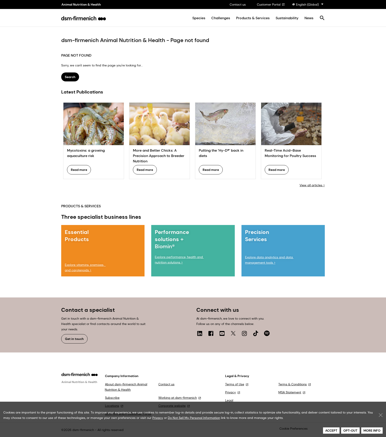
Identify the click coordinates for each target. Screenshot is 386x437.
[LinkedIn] (199, 333)
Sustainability (287, 18)
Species (198, 18)
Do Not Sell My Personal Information (194, 418)
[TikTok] (255, 333)
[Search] (322, 18)
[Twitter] (233, 333)
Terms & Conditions (292, 384)
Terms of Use (234, 384)
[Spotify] (266, 333)
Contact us (238, 4)
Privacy (230, 392)
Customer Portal (269, 4)
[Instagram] (244, 333)
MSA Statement (289, 392)
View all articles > (312, 185)
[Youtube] (222, 333)
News (308, 18)
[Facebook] (210, 333)
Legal (229, 400)
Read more (79, 170)
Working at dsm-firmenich (177, 398)
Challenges (220, 18)
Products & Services (253, 18)
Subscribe (112, 398)
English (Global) (307, 4)
